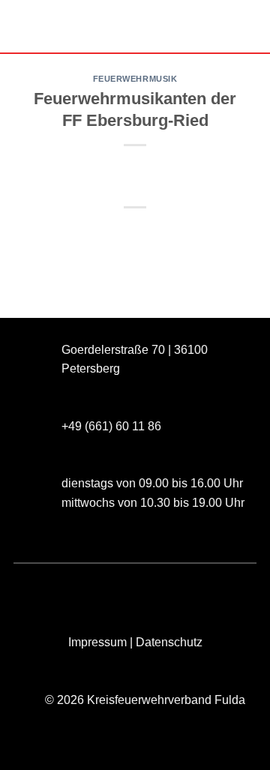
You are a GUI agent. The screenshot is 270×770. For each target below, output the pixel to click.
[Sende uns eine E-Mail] (92, 588)
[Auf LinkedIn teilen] (202, 232)
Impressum (97, 642)
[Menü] (20, 25)
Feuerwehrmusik (135, 78)
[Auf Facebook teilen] (94, 232)
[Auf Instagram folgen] (65, 588)
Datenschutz (169, 642)
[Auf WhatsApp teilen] (67, 232)
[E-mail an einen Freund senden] (148, 232)
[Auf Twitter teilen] (121, 232)
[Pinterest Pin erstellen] (176, 232)
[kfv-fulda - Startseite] (135, 26)
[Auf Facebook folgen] (38, 588)
